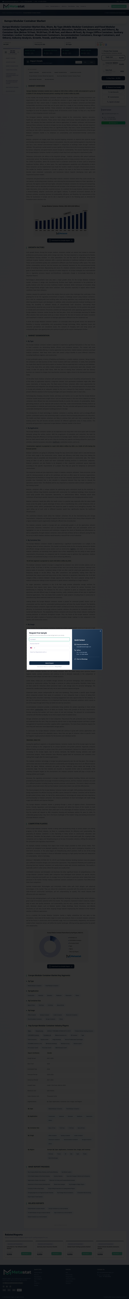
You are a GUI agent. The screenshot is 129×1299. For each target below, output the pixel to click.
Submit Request (49, 663)
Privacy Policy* (58, 666)
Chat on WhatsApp (82, 659)
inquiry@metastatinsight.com (84, 646)
